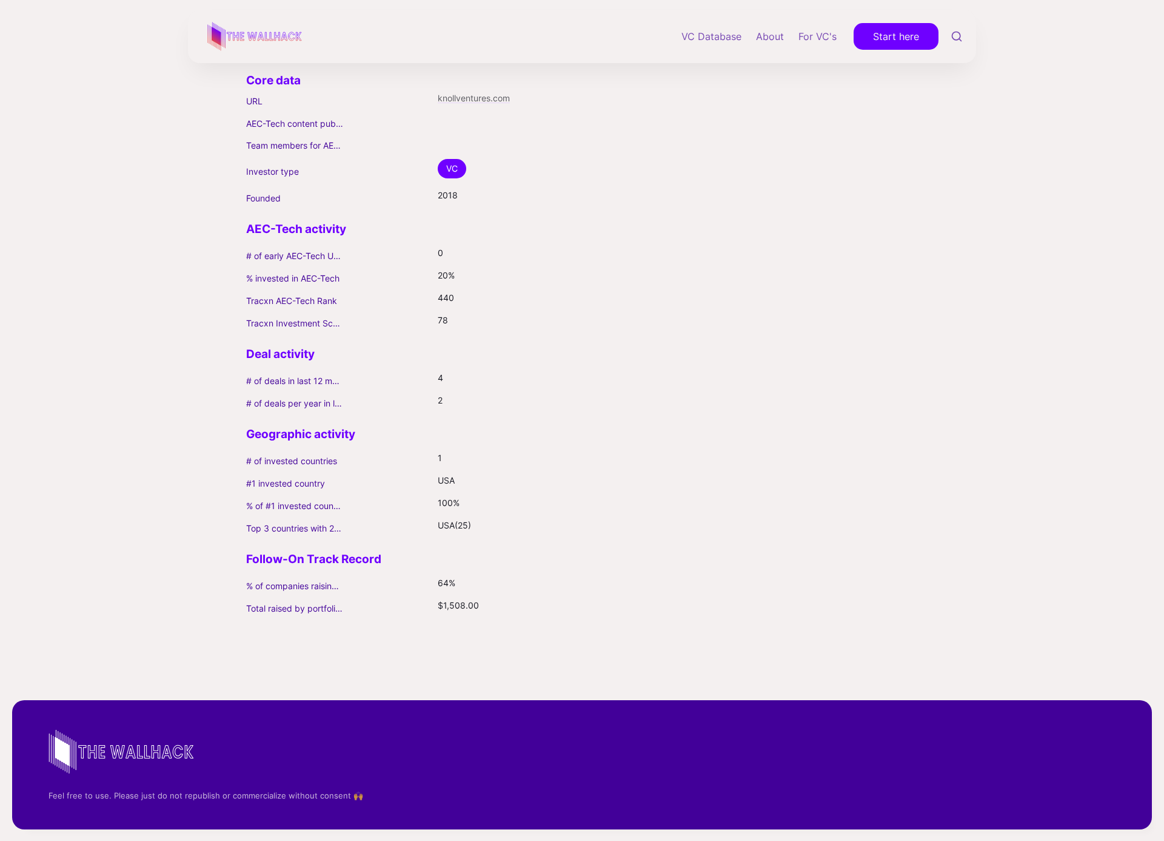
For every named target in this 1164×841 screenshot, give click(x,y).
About (770, 36)
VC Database (711, 36)
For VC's (817, 36)
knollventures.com (474, 98)
